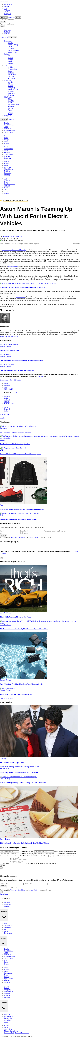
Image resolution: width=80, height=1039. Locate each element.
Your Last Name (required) (28, 856)
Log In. (15, 392)
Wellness (7, 10)
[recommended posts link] (23, 611)
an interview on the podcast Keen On (14, 250)
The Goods (8, 12)
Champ (6, 931)
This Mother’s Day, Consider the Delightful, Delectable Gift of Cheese (24, 843)
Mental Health (13, 89)
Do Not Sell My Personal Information (16, 1033)
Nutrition (11, 91)
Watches (11, 76)
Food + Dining (13, 45)
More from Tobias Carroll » (9, 336)
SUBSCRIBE (8, 389)
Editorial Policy (9, 1016)
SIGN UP (3, 886)
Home (10, 102)
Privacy (6, 1025)
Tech (10, 110)
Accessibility (8, 1029)
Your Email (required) (27, 851)
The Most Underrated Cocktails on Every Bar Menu (15, 444)
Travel (10, 46)
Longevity (11, 88)
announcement (13, 267)
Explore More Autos (6, 698)
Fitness (10, 84)
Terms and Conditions (17, 537)
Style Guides (12, 74)
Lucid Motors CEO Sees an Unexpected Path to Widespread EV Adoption (21, 360)
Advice (10, 82)
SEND (3, 865)
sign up (40, 376)
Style (6, 8)
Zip (21, 533)
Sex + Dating (4, 768)
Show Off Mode (13, 50)
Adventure (11, 48)
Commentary (12, 69)
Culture (6, 6)
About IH (7, 1014)
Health (10, 86)
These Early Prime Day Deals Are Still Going (16, 694)
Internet (10, 63)
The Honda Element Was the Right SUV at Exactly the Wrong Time (24, 629)
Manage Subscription (11, 1031)
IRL (5, 929)
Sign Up (3, 535)
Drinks (10, 43)
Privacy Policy (33, 537)
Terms (6, 1022)
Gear (1, 505)
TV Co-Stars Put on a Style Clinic (12, 763)
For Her (11, 108)
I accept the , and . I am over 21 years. (26, 537)
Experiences (8, 4)
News (10, 71)
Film (9, 56)
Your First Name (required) (28, 854)
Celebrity (11, 67)
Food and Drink (13, 104)
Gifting (10, 114)
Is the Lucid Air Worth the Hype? (9, 350)
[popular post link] (18, 426)
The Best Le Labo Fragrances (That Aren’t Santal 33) (15, 432)
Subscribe (11, 17)
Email (22, 531)
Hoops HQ (7, 14)
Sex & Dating (12, 52)
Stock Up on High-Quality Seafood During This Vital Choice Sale (23, 783)
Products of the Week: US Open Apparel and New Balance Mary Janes (20, 454)
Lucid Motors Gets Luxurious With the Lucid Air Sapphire (17, 370)
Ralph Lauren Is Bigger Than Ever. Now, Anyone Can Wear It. (18, 519)
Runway (11, 73)
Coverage (7, 927)
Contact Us (8, 1018)
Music (10, 61)
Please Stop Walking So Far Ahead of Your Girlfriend (19, 772)
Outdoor (11, 106)
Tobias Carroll (7, 236)
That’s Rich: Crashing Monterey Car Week (15, 617)
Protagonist (8, 933)
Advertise (7, 1020)
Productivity (12, 93)
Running (11, 95)
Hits (5, 924)
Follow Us (4, 17)
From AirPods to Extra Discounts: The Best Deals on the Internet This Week (22, 509)
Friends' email (4, 863)
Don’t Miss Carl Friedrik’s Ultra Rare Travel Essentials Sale (21, 684)
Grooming (11, 78)
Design (10, 59)
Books (10, 58)
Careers (6, 1027)
